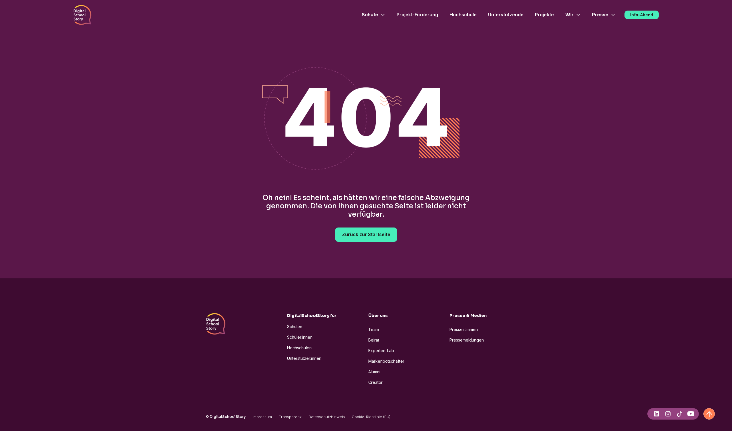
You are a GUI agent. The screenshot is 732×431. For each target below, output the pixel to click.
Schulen (294, 326)
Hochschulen (299, 347)
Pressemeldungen (466, 340)
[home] (82, 15)
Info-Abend (641, 14)
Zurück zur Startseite (366, 234)
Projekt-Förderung (417, 14)
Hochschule (463, 14)
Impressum (262, 416)
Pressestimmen (463, 329)
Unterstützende (506, 14)
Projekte (544, 14)
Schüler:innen (300, 337)
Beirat (373, 340)
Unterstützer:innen (304, 358)
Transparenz (290, 416)
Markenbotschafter (386, 361)
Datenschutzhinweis (327, 416)
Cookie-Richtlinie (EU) (371, 416)
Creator (375, 382)
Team (373, 329)
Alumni (374, 371)
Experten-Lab (381, 350)
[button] (373, 15)
